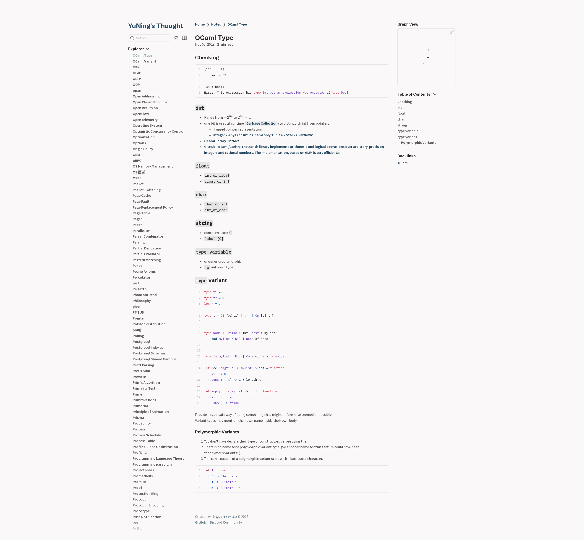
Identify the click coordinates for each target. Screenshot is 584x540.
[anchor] (223, 57)
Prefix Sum (141, 370)
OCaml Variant (144, 61)
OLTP (137, 78)
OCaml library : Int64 (220, 141)
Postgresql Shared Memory (154, 359)
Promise (139, 481)
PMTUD (138, 312)
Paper (137, 224)
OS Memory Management (153, 166)
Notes (216, 24)
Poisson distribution (149, 324)
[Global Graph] (451, 32)
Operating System (147, 125)
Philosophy (142, 300)
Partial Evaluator (146, 254)
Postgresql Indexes (148, 347)
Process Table (144, 440)
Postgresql (141, 341)
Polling (138, 335)
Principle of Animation (151, 411)
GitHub (200, 522)
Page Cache (142, 195)
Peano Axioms (144, 271)
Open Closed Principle (150, 102)
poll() (137, 330)
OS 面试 (139, 172)
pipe (136, 306)
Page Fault (141, 201)
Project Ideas (143, 470)
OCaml (403, 162)
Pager (137, 219)
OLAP (137, 73)
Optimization (144, 137)
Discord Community (226, 522)
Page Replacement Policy (153, 207)
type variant (407, 136)
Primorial (140, 406)
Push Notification (147, 516)
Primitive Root (144, 400)
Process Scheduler (147, 435)
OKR (136, 67)
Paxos (137, 265)
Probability (142, 423)
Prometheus (143, 476)
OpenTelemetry (145, 119)
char (401, 119)
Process (139, 429)
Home (200, 24)
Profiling (140, 452)
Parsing (139, 242)
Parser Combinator (148, 236)
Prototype (141, 511)
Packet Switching (147, 189)
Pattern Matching (147, 259)
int (399, 107)
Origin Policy (143, 149)
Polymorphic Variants (418, 142)
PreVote (139, 376)
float (401, 113)
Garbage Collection (261, 123)
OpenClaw (141, 113)
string (402, 125)
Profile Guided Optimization (155, 446)
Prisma (138, 417)
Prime (137, 394)
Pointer (139, 318)
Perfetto (140, 289)
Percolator (141, 277)
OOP (136, 84)
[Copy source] (384, 69)
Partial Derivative (147, 248)
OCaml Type (142, 55)
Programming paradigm (152, 464)
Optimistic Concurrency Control (158, 131)
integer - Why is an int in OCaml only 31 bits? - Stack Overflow (262, 135)
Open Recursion (145, 107)
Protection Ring (145, 493)
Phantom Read (145, 294)
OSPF (137, 178)
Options (139, 143)
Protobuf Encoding (148, 505)
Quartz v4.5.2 (226, 516)
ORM (136, 154)
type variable (407, 130)
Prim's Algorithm (146, 382)
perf (136, 283)
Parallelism (141, 230)
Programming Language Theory (158, 458)
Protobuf (140, 499)
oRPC (137, 160)
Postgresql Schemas (149, 353)
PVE (136, 522)
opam (137, 90)
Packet (138, 183)
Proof (137, 487)
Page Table (141, 213)
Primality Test (144, 388)
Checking (404, 101)
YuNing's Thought (155, 26)
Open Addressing (146, 96)
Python (139, 528)
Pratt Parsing (143, 365)
